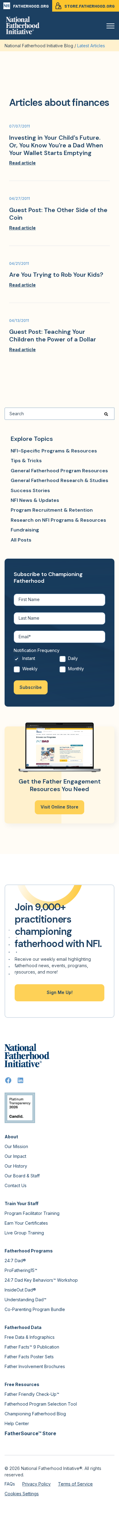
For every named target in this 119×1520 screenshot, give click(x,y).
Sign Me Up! (60, 992)
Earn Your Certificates (26, 1223)
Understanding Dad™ (25, 1299)
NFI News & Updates (35, 500)
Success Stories (30, 490)
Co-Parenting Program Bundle (35, 1309)
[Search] (106, 413)
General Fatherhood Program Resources (59, 470)
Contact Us (16, 1185)
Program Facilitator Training (32, 1213)
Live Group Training (24, 1232)
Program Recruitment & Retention (52, 510)
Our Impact (15, 1156)
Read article (22, 162)
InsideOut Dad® (20, 1289)
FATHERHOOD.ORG (31, 6)
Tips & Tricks (26, 460)
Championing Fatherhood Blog (35, 1413)
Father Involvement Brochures (35, 1366)
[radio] (37, 660)
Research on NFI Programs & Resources (58, 520)
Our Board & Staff (22, 1175)
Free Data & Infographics (30, 1337)
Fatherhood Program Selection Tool (41, 1404)
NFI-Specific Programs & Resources (54, 451)
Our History (16, 1166)
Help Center (17, 1423)
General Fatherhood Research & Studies (59, 480)
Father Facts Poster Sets (29, 1356)
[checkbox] (59, 665)
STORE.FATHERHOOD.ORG (89, 6)
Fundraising (25, 530)
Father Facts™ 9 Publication (32, 1346)
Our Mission (16, 1146)
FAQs (10, 1483)
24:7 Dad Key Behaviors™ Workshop (41, 1280)
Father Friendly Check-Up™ (32, 1394)
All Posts (21, 540)
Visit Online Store (59, 806)
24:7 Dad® (15, 1260)
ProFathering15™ (21, 1270)
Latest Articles (91, 45)
